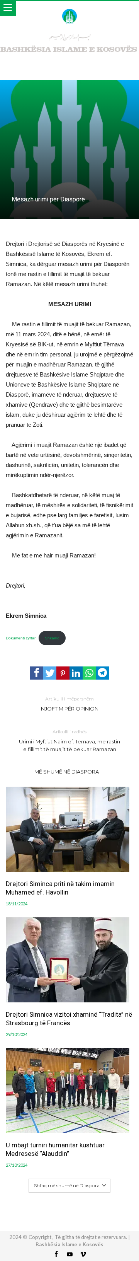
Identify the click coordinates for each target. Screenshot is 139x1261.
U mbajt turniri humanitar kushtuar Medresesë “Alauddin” (55, 1149)
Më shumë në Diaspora (66, 772)
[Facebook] (56, 1254)
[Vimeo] (83, 1254)
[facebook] (36, 673)
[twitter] (49, 673)
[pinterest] (63, 673)
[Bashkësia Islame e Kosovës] (69, 8)
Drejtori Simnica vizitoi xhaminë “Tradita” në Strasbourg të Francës (69, 1019)
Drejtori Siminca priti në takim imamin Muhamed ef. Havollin (60, 888)
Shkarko (52, 638)
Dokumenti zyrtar (21, 638)
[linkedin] (76, 673)
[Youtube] (69, 1254)
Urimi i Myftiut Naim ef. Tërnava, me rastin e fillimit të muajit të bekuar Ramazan (69, 740)
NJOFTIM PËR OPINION (69, 704)
